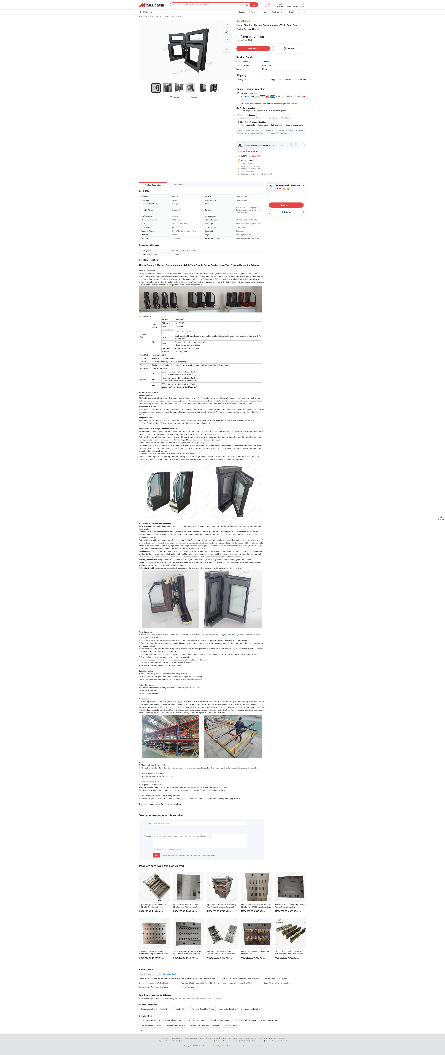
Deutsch (218, 1041)
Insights (281, 1038)
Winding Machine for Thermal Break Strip (237, 983)
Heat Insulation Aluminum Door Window (205, 1026)
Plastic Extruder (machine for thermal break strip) (198, 979)
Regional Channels (250, 1038)
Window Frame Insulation (176, 1026)
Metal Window (176, 16)
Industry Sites (237, 1038)
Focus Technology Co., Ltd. (207, 1046)
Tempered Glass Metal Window (203, 1009)
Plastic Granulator (187, 987)
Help (264, 12)
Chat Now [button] (291, 48)
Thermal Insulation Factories (220, 1020)
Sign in (303, 6)
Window (167, 16)
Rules (304, 12)
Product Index (262, 1038)
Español (175, 1041)
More (141, 1030)
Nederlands (226, 1041)
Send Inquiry (253, 48)
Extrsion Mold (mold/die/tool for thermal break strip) (241, 979)
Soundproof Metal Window (250, 1009)
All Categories (147, 12)
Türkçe (268, 1041)
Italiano (211, 1041)
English (168, 1041)
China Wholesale (213, 1038)
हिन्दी (253, 1041)
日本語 (248, 1041)
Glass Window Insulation (270, 1020)
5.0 (277, 189)
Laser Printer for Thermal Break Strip (277, 983)
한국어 (241, 1041)
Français (192, 1041)
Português (184, 1041)
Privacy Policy (257, 1046)
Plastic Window (165, 1009)
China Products (177, 1038)
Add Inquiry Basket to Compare (185, 97)
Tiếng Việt (275, 1041)
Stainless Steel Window (227, 1009)
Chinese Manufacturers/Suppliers (194, 1038)
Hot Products (166, 1038)
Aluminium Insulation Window (245, 1020)
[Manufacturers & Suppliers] (151, 4)
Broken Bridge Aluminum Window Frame (153, 983)
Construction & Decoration (153, 16)
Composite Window (148, 1009)
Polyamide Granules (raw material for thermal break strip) (159, 979)
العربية (235, 1041)
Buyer (253, 12)
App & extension (277, 12)
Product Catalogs (171, 974)
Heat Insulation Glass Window (151, 1026)
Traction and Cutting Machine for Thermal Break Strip (200, 983)
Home (141, 16)
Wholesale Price (226, 1038)
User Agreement (235, 1046)
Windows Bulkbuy (230, 1026)
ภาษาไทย (260, 1041)
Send (156, 855)
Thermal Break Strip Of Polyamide (276, 979)
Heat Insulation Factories (196, 1020)
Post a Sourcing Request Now (203, 855)
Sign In (240, 174)
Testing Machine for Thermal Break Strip (153, 987)
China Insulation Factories (150, 1020)
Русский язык (201, 1041)
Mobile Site (272, 1038)
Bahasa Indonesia (286, 1041)
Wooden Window (182, 1009)
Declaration (246, 1046)
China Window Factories (173, 1020)
